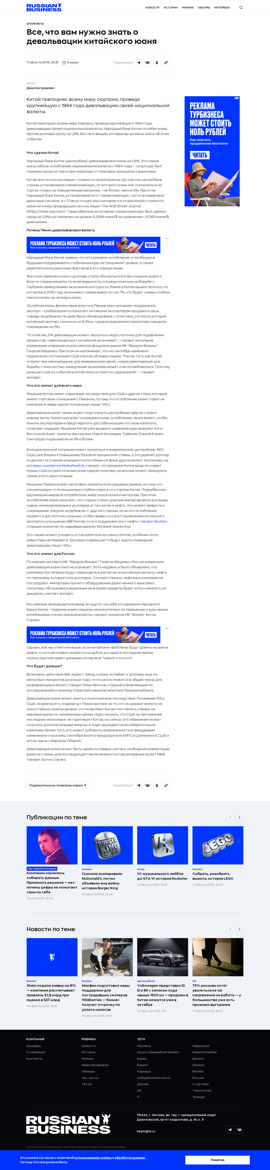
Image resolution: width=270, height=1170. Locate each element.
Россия (198, 1078)
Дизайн (143, 1084)
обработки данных (130, 1157)
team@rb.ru (146, 1131)
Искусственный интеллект (158, 1052)
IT (138, 1097)
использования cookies (93, 1157)
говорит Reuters (153, 521)
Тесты (87, 1084)
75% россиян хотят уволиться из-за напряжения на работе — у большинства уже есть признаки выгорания (216, 995)
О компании (35, 1052)
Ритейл (198, 1071)
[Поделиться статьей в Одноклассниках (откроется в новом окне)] (157, 62)
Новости (152, 7)
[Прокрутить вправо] (239, 817)
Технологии (201, 1090)
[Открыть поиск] (241, 7)
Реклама (144, 1046)
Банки (142, 1058)
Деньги (198, 1058)
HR (139, 1090)
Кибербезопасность (153, 1078)
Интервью (222, 7)
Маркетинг (201, 1046)
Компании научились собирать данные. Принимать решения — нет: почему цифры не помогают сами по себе (52, 882)
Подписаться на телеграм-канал (56, 785)
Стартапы (200, 1084)
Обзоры (204, 7)
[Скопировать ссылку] (166, 62)
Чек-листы (90, 1078)
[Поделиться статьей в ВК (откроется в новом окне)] (148, 62)
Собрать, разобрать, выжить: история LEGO (212, 876)
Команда (33, 1046)
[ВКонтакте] (240, 1130)
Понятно (217, 1160)
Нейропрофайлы (95, 1065)
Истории (171, 7)
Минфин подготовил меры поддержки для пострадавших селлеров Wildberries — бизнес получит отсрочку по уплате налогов (106, 997)
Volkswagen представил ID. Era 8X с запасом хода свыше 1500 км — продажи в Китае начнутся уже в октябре (162, 995)
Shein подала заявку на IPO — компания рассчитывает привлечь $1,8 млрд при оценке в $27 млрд (51, 993)
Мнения (187, 7)
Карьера (144, 1071)
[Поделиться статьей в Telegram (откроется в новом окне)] (138, 62)
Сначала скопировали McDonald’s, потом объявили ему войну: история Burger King (102, 881)
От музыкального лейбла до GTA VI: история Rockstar (162, 876)
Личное (198, 1065)
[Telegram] (230, 1130)
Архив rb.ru (35, 23)
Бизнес (142, 1065)
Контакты (34, 1058)
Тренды (198, 1097)
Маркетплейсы (204, 1052)
